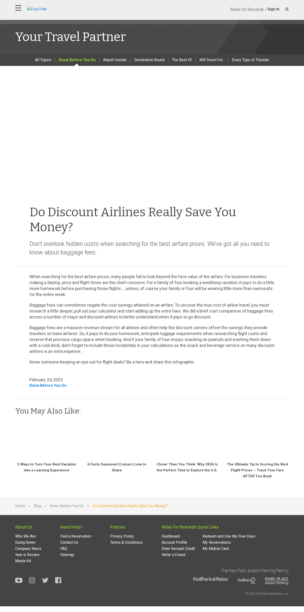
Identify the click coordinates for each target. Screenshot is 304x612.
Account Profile (174, 542)
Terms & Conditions (126, 542)
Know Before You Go (77, 60)
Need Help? (71, 527)
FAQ (63, 548)
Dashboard (171, 536)
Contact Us (69, 542)
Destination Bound (149, 60)
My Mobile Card (216, 548)
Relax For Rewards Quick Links (190, 527)
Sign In (273, 9)
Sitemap (67, 554)
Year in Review (27, 554)
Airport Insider (115, 60)
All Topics (43, 60)
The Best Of (182, 60)
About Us (23, 527)
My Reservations (217, 542)
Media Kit (23, 561)
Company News (28, 548)
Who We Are (25, 536)
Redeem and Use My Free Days (229, 536)
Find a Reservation (75, 536)
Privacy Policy (122, 536)
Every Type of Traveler (250, 60)
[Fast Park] (57, 8)
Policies (117, 527)
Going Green (25, 542)
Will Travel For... (212, 60)
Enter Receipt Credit (178, 548)
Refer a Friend (173, 554)
